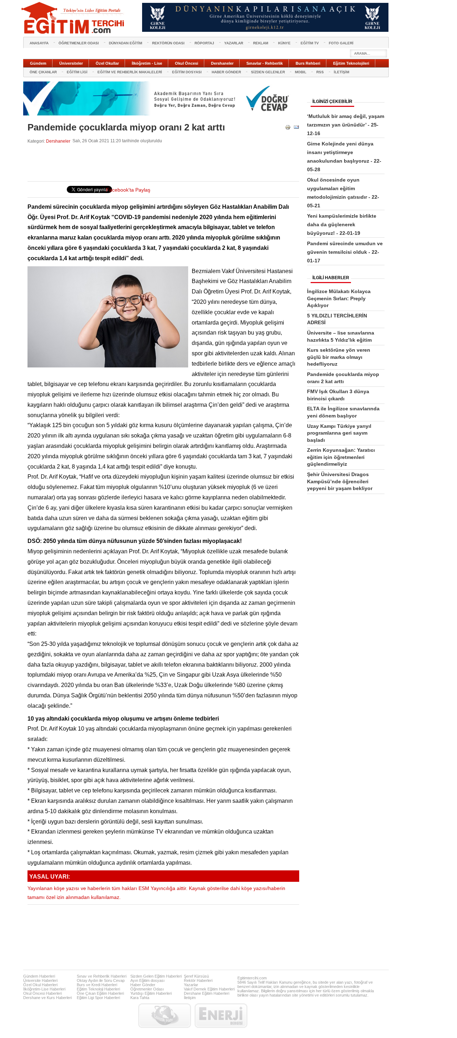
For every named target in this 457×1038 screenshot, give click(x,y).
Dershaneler (58, 141)
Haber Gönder (142, 985)
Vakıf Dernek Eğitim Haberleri (209, 989)
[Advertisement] (157, 163)
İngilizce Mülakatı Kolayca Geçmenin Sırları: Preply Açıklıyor (339, 298)
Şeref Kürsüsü (196, 976)
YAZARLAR (233, 43)
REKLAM (260, 43)
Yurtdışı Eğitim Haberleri (151, 993)
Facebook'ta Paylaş (128, 190)
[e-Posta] (296, 128)
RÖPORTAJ (204, 43)
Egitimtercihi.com (252, 978)
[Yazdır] (288, 128)
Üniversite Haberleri (40, 980)
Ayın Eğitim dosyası (147, 980)
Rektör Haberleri (198, 980)
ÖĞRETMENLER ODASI (79, 43)
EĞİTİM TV (310, 43)
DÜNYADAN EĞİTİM (125, 43)
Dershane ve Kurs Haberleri (47, 997)
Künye (284, 43)
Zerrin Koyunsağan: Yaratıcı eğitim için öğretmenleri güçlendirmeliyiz (341, 457)
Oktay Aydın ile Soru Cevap (101, 980)
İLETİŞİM (341, 72)
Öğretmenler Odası (147, 989)
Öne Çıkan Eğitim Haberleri (100, 993)
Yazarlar (191, 985)
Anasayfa (39, 43)
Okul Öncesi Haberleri (42, 993)
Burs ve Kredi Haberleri (97, 985)
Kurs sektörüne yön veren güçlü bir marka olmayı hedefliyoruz (338, 357)
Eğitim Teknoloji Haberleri (98, 989)
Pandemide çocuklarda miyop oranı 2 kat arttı (126, 127)
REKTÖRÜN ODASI (168, 43)
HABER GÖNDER (226, 72)
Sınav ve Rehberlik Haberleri (101, 976)
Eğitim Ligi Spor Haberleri (98, 997)
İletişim (190, 997)
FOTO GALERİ (341, 43)
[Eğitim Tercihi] (73, 18)
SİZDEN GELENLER (268, 72)
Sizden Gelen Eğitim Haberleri (156, 976)
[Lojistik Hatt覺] (164, 1015)
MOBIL (300, 72)
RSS (320, 72)
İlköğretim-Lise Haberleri (44, 989)
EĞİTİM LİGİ (77, 72)
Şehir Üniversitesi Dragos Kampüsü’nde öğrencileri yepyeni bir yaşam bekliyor (339, 481)
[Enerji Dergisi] (221, 1015)
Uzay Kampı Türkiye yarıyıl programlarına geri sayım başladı (339, 433)
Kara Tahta (139, 997)
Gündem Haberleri (39, 976)
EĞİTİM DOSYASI (187, 72)
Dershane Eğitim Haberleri (206, 993)
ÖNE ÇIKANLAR (43, 72)
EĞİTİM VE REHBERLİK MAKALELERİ (129, 72)
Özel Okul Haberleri (40, 985)
